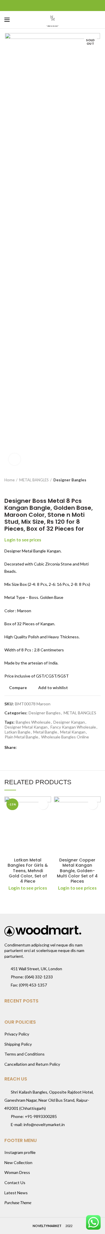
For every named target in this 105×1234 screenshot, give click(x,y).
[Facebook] (38, 5)
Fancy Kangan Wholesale (73, 727)
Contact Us (14, 1182)
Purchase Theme (17, 1202)
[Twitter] (45, 5)
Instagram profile (20, 1152)
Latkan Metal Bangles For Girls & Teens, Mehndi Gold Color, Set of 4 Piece (28, 870)
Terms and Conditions (24, 1053)
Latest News (16, 1192)
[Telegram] (67, 5)
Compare (18, 688)
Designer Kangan (69, 722)
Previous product (7, 489)
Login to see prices (22, 539)
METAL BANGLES (34, 480)
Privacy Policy (16, 1033)
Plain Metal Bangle (21, 737)
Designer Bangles (69, 480)
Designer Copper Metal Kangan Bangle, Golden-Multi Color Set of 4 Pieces (77, 870)
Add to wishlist (53, 688)
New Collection (18, 1162)
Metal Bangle (45, 732)
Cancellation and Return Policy (32, 1064)
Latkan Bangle (17, 732)
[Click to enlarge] (14, 459)
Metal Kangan (72, 732)
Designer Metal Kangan (26, 727)
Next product (19, 489)
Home (9, 480)
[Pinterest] (52, 5)
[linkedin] (60, 5)
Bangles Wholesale (33, 722)
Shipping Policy (18, 1044)
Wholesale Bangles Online (65, 737)
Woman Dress (17, 1172)
